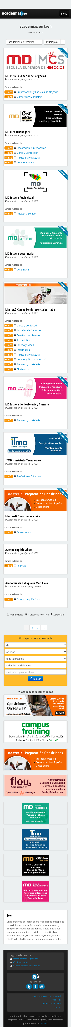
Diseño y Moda (19, 162)
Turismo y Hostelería (22, 364)
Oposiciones (18, 532)
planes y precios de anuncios (26, 965)
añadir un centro (20, 962)
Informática (17, 349)
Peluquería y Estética (22, 157)
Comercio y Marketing (23, 96)
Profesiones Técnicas (23, 476)
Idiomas (15, 565)
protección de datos (51, 1003)
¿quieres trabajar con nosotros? (46, 996)
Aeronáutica (17, 340)
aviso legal (56, 999)
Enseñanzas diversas (22, 335)
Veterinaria (17, 269)
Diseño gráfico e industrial (25, 359)
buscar (37, 678)
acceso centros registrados (25, 958)
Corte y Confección (21, 152)
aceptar (44, 1023)
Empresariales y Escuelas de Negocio (31, 92)
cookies (57, 1007)
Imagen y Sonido (20, 213)
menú (64, 13)
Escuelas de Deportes (23, 330)
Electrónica (17, 369)
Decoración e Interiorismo (25, 148)
